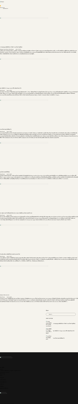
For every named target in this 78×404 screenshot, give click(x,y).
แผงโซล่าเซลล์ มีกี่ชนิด (5, 171)
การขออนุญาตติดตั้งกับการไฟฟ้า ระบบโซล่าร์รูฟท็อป (11, 47)
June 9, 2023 (9, 90)
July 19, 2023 (18, 49)
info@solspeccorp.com (4, 372)
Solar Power (11, 49)
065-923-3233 (2, 7)
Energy (1, 49)
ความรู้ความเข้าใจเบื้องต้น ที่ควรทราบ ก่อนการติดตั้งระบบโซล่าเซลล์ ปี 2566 (16, 213)
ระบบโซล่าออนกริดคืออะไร (5, 129)
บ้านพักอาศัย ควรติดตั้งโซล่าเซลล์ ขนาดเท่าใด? (10, 254)
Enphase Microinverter (4, 294)
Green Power (5, 49)
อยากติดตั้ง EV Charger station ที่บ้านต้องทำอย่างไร (10, 88)
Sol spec (1, 403)
